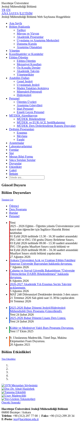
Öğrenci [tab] (14, 206)
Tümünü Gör (7, 199)
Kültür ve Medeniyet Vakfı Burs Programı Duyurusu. (42, 327)
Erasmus (22, 132)
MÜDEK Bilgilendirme (31, 119)
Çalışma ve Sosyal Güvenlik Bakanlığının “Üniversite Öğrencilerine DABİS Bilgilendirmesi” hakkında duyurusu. (42, 274)
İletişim (13, 173)
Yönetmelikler (25, 74)
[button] (6, 402)
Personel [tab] (14, 216)
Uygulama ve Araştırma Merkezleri (38, 40)
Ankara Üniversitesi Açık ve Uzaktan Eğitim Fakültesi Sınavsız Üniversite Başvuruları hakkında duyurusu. (42, 262)
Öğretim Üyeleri (26, 101)
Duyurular (15, 163)
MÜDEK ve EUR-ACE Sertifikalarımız (41, 122)
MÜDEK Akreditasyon (23, 115)
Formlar (14, 149)
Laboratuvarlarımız (20, 146)
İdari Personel (25, 108)
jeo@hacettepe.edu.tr (26, 419)
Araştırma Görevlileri (29, 105)
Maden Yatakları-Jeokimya (33, 88)
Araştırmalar (16, 142)
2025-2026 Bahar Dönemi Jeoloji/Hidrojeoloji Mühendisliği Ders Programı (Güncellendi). (37, 309)
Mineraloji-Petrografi (29, 91)
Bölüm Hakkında (19, 26)
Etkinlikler (15, 166)
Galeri (13, 170)
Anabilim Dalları (19, 78)
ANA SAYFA (10, 13)
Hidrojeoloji (24, 95)
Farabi (20, 139)
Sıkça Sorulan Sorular (22, 160)
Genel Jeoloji (25, 81)
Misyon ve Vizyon (28, 33)
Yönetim (14, 50)
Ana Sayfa (15, 23)
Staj (11, 153)
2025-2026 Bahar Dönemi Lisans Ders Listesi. (38, 318)
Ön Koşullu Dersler (28, 67)
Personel (14, 98)
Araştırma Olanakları (29, 47)
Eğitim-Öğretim (18, 57)
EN (8, 10)
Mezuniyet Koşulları (29, 64)
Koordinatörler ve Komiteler (26, 54)
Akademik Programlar (30, 37)
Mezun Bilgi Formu (21, 156)
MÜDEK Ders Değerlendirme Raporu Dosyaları (46, 125)
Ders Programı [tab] (18, 209)
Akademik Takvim (28, 71)
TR (4, 10)
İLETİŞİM (25, 13)
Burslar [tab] (13, 212)
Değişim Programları (21, 129)
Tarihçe (21, 30)
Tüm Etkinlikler (9, 359)
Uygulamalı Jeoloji (28, 84)
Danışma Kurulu (27, 43)
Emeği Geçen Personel (30, 112)
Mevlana (22, 136)
